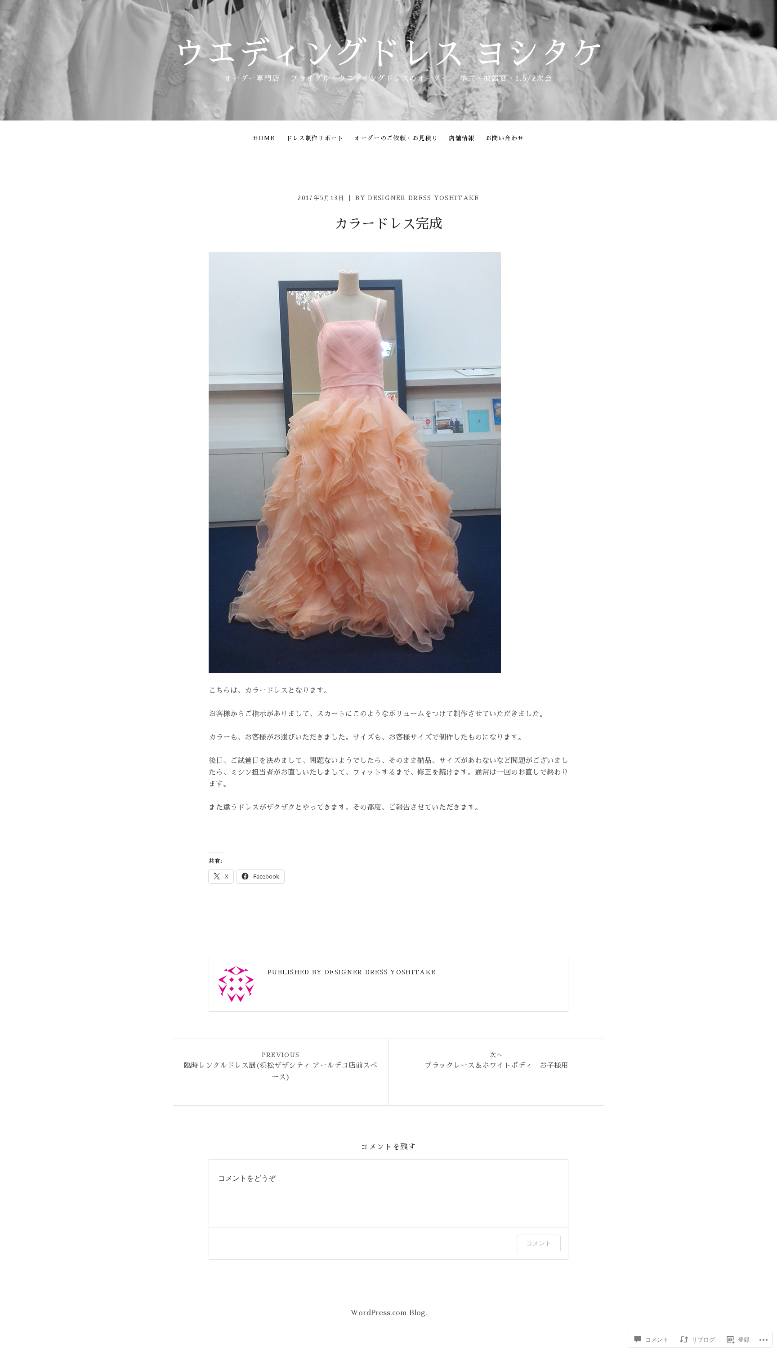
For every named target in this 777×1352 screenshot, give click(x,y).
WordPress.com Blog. (388, 1312)
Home (264, 138)
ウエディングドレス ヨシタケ (388, 54)
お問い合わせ (505, 138)
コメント (538, 1243)
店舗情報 (461, 138)
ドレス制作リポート (315, 138)
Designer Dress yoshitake (423, 198)
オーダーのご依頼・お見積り (396, 138)
